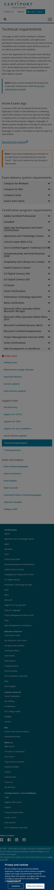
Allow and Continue (35, 886)
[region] (27, 875)
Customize (16, 886)
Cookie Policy (12, 881)
